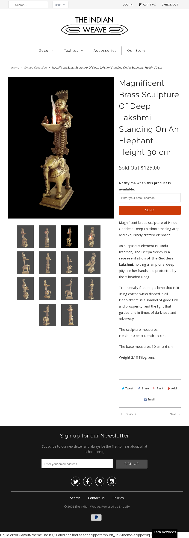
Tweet (129, 388)
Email (151, 399)
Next (173, 414)
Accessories (105, 50)
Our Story (136, 50)
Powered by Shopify (115, 506)
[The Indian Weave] (94, 27)
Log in (127, 4)
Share (145, 388)
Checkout (170, 4)
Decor (44, 50)
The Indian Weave (87, 506)
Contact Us (96, 498)
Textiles (72, 50)
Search (75, 498)
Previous (129, 414)
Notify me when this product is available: (145, 186)
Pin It (160, 388)
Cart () (149, 4)
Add (174, 388)
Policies (118, 498)
